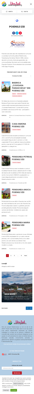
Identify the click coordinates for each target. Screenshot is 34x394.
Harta (10, 11)
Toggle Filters (17, 76)
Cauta (25, 11)
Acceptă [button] (13, 390)
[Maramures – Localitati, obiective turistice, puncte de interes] (9, 4)
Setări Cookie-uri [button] (18, 383)
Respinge (6, 390)
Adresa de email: (17, 365)
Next (25, 255)
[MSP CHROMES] (17, 44)
